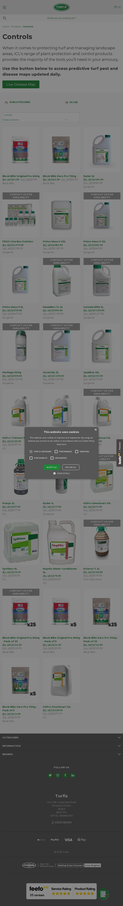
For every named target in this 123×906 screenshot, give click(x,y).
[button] (31, 452)
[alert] (61, 453)
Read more (61, 444)
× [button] (95, 430)
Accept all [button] (52, 467)
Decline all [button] (70, 467)
